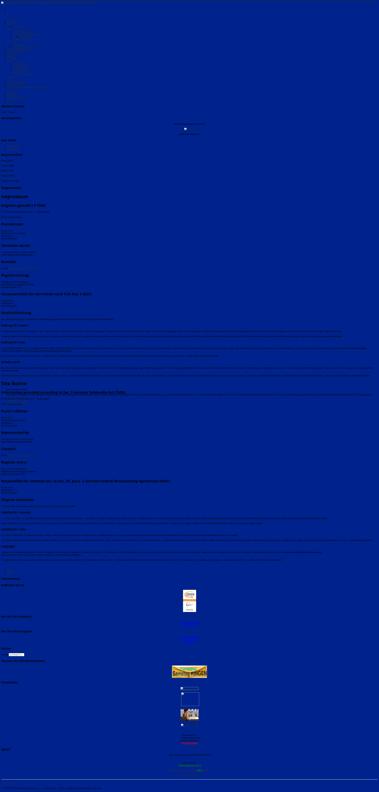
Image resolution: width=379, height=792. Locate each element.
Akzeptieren (12, 399)
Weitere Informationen (16, 402)
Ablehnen (22, 399)
